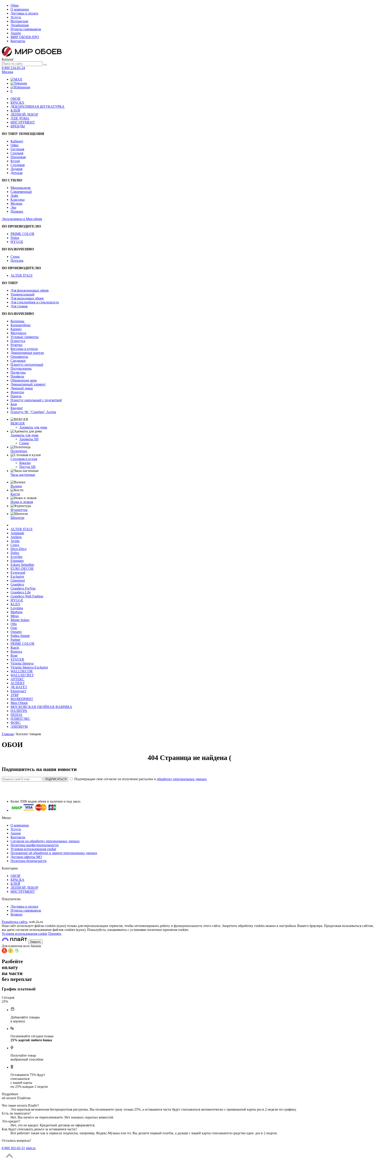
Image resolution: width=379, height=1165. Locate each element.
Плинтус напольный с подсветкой (36, 400)
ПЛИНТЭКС (20, 719)
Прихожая (18, 157)
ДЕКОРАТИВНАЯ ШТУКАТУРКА (37, 106)
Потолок (17, 260)
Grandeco (17, 584)
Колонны (17, 321)
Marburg (17, 612)
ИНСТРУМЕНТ (23, 122)
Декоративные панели (27, 353)
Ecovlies (16, 557)
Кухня (15, 161)
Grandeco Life (21, 592)
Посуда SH (27, 467)
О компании (20, 9)
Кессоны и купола (24, 349)
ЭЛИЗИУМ (19, 726)
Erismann (17, 561)
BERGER (18, 423)
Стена (15, 256)
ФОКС (16, 722)
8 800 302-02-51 (13, 1148)
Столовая (18, 165)
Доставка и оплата (24, 13)
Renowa (16, 651)
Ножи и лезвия (22, 502)
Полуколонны (21, 368)
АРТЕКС (17, 679)
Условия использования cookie (33, 849)
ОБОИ (15, 98)
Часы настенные (23, 475)
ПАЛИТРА (19, 711)
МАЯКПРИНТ (22, 699)
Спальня (17, 153)
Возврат (17, 914)
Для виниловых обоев (27, 298)
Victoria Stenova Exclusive (29, 667)
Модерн (16, 203)
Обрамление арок (24, 380)
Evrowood (18, 572)
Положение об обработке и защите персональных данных (54, 853)
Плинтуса (18, 341)
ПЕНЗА (16, 715)
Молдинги (18, 333)
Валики (16, 486)
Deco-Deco (19, 549)
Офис (15, 145)
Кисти (15, 494)
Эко (13, 207)
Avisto (15, 541)
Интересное (19, 21)
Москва (7, 72)
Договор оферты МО (26, 857)
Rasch (15, 647)
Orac (14, 628)
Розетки (16, 345)
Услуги (16, 17)
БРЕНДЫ (18, 126)
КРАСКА (17, 102)
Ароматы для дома (33, 427)
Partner (15, 640)
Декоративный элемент (28, 384)
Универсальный (22, 294)
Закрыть (35, 941)
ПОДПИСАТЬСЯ (55, 779)
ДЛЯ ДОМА (20, 118)
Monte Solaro (20, 620)
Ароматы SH (29, 439)
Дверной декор (22, 388)
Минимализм (20, 188)
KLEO (15, 604)
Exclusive (17, 576)
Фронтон (17, 392)
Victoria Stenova (22, 663)
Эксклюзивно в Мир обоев (22, 219)
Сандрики (18, 360)
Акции (16, 33)
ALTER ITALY (22, 275)
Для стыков (19, 306)
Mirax (15, 616)
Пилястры (18, 372)
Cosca (15, 545)
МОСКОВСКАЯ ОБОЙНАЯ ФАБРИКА (41, 707)
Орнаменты (19, 356)
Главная (8, 734)
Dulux (15, 238)
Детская (16, 173)
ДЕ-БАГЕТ (19, 687)
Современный (21, 192)
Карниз (16, 329)
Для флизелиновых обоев (30, 290)
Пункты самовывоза (26, 29)
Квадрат (17, 408)
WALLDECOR (22, 671)
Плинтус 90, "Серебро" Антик (33, 412)
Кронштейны (20, 325)
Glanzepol (18, 580)
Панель (16, 396)
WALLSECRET (22, 675)
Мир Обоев (19, 703)
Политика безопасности (28, 861)
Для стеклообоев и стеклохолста (35, 302)
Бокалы (24, 463)
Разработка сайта (14, 922)
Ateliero (16, 537)
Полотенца (19, 451)
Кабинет (17, 141)
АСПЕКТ (18, 683)
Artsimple (17, 533)
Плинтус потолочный (27, 364)
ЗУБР (15, 695)
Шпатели (17, 518)
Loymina (17, 608)
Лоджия (16, 169)
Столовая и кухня (24, 459)
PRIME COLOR (22, 234)
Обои (15, 5)
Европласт (18, 691)
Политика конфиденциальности (35, 845)
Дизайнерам (20, 25)
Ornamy (16, 632)
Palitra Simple (20, 636)
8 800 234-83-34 (13, 68)
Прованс (17, 211)
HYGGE (17, 242)
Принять (54, 934)
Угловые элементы (25, 337)
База (14, 404)
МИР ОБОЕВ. (25, 37)
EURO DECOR (22, 568)
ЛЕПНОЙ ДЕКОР (24, 114)
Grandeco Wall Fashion (27, 596)
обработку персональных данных (182, 779)
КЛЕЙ (15, 110)
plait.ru (31, 1148)
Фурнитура (19, 510)
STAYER (17, 659)
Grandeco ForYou (23, 588)
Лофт (14, 195)
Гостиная (17, 149)
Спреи (24, 443)
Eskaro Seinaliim (22, 564)
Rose (14, 655)
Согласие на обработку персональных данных (45, 841)
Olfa (14, 624)
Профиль (17, 376)
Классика (18, 199)
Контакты (18, 41)
